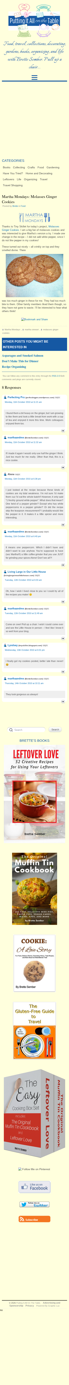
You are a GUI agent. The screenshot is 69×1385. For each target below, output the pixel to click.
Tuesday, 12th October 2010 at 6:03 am (23, 580)
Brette (15, 206)
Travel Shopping (13, 185)
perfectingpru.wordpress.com (40, 397)
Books (6, 167)
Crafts (31, 167)
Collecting (19, 167)
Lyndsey (13, 645)
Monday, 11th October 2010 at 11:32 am (23, 442)
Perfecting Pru (16, 397)
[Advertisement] (34, 120)
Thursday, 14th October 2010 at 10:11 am (24, 683)
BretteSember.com (34, 438)
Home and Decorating (39, 173)
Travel (43, 179)
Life (19, 179)
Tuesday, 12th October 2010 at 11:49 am (24, 613)
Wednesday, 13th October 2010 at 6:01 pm (25, 650)
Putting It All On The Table (28, 1303)
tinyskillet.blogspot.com (30, 645)
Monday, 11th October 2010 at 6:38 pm (23, 479)
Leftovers (8, 179)
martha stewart (32, 329)
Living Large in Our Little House (27, 571)
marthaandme (16, 437)
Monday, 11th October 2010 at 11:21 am (23, 402)
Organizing (30, 179)
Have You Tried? (13, 173)
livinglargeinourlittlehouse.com (19, 575)
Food (41, 167)
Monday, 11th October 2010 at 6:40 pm (23, 536)
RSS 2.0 (56, 376)
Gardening (53, 167)
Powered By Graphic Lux (48, 1306)
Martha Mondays (12, 329)
